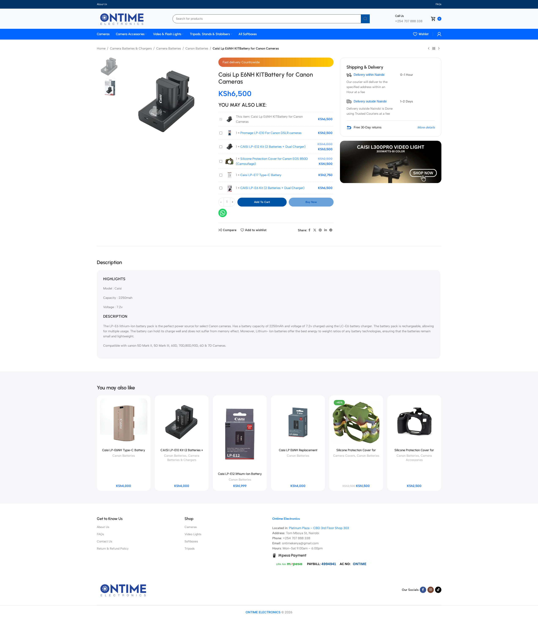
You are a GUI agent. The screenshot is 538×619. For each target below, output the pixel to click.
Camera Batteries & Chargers (131, 48)
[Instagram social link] (430, 590)
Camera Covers (344, 456)
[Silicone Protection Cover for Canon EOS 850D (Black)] (414, 422)
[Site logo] (122, 18)
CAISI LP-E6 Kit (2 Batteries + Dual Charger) (272, 188)
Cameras (191, 527)
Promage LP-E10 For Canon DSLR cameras (270, 133)
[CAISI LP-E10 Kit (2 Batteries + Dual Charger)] (181, 422)
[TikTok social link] (438, 590)
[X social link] (315, 230)
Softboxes (191, 541)
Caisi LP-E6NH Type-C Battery (123, 450)
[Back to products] (433, 48)
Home (101, 48)
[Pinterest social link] (320, 230)
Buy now (311, 202)
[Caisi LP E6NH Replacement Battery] (298, 422)
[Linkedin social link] (325, 230)
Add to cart (262, 202)
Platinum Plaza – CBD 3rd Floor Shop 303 (319, 528)
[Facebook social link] (309, 230)
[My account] (439, 34)
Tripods (190, 548)
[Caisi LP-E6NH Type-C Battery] (124, 422)
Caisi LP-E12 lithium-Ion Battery (240, 474)
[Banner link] (390, 162)
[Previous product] (428, 48)
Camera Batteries (168, 48)
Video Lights (193, 534)
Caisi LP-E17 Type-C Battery (260, 175)
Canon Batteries (196, 48)
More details (426, 127)
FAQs (100, 534)
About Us (103, 527)
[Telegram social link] (331, 230)
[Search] (365, 18)
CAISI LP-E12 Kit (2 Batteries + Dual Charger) (272, 147)
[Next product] (438, 48)
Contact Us (104, 541)
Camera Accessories (419, 458)
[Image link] (123, 589)
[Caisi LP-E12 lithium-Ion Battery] (240, 434)
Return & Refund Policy (113, 548)
